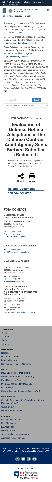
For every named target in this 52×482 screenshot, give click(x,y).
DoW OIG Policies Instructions (15, 373)
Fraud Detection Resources (14, 380)
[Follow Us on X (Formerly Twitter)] (17, 459)
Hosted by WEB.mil (25, 468)
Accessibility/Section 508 (13, 438)
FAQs (4, 340)
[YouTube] (23, 459)
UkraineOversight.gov (11, 410)
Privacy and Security (11, 419)
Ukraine (5, 344)
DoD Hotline (7, 387)
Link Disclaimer (8, 423)
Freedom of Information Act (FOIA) (17, 376)
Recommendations (10, 356)
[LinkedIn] (29, 459)
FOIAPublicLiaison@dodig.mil (17, 252)
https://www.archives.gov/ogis (23, 312)
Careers (5, 336)
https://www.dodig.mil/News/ (17, 56)
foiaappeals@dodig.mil (15, 281)
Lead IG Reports (9, 360)
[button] (12, 4)
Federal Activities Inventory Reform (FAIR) (21, 391)
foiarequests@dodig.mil (15, 236)
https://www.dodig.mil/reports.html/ (20, 42)
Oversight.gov (8, 407)
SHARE (20, 180)
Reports (5, 353)
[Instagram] (34, 459)
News (4, 333)
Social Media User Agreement (15, 434)
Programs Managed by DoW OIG (16, 384)
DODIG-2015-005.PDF (19, 193)
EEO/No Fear (7, 427)
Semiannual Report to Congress (16, 364)
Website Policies (9, 430)
